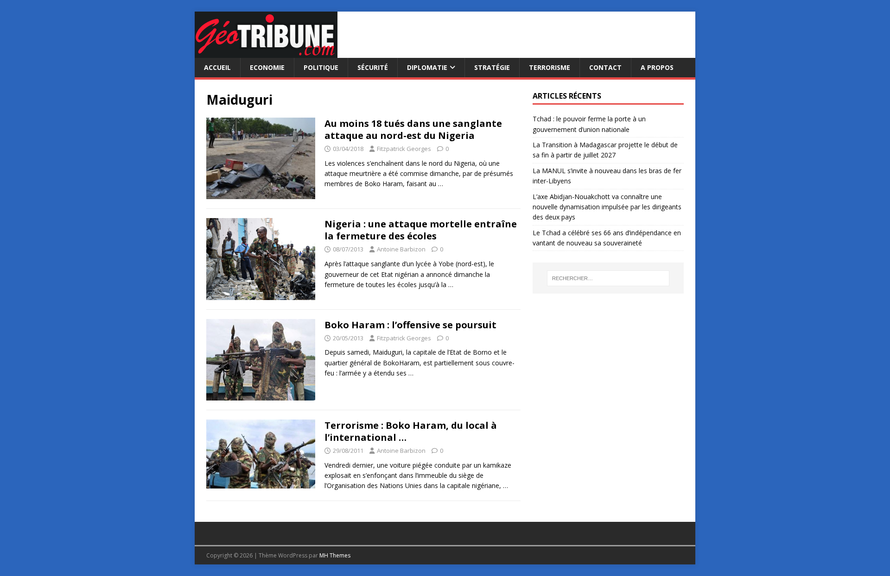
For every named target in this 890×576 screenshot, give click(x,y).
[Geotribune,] (266, 52)
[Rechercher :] (608, 278)
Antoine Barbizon (401, 249)
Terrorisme (549, 67)
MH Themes (334, 555)
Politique (321, 67)
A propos (657, 67)
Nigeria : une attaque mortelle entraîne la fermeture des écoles (420, 230)
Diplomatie (427, 67)
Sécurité (372, 67)
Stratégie (492, 67)
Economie (267, 67)
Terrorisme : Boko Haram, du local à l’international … (410, 431)
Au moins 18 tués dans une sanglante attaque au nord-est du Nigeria (413, 129)
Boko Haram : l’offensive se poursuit (410, 325)
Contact (605, 67)
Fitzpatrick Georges (404, 148)
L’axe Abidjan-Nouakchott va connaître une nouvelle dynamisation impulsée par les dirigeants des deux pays (607, 207)
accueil (217, 67)
